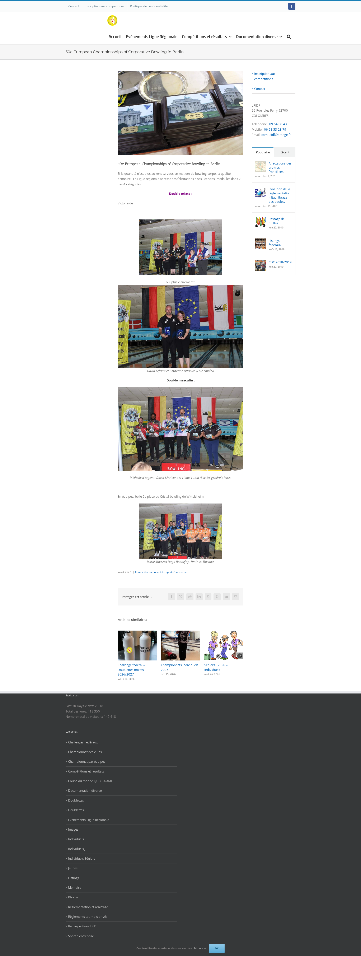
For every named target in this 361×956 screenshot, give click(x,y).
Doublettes (76, 796)
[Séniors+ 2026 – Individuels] (180, 633)
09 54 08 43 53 (280, 124)
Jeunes (73, 863)
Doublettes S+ (78, 805)
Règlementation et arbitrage (88, 902)
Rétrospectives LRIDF (83, 921)
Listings (73, 873)
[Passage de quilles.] (260, 219)
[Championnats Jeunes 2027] (223, 633)
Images (73, 825)
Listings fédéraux (275, 242)
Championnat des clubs (85, 747)
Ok (217, 948)
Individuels (76, 834)
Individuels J (76, 844)
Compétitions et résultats (149, 572)
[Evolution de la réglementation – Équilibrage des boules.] (260, 189)
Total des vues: (77, 707)
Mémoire (74, 883)
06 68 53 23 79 (275, 129)
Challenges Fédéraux (83, 737)
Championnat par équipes (86, 757)
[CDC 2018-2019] (260, 262)
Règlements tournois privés (87, 912)
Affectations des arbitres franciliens (280, 167)
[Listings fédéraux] (260, 241)
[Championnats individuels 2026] (137, 633)
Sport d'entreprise (176, 572)
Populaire (263, 152)
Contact (259, 89)
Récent (284, 152)
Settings (198, 948)
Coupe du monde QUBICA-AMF (90, 776)
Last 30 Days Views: (80, 701)
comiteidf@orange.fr (276, 135)
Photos (73, 892)
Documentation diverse (85, 786)
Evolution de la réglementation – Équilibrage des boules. (280, 195)
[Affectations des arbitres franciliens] (260, 164)
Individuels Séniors (81, 854)
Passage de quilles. (277, 221)
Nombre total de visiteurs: (85, 712)
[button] (289, 36)
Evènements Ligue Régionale (88, 815)
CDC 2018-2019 (280, 262)
